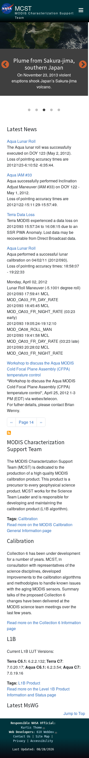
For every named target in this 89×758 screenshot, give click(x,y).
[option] (44, 59)
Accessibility (41, 741)
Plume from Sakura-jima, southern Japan (44, 64)
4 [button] (51, 110)
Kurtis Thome (31, 727)
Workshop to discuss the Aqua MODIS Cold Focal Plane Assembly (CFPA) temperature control (40, 369)
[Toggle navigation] (81, 11)
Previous (5, 65)
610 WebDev (45, 732)
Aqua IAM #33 (19, 175)
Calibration (28, 518)
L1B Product (29, 683)
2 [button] (36, 110)
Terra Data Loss (21, 214)
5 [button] (58, 110)
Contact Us (21, 736)
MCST (23, 8)
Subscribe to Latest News (9, 433)
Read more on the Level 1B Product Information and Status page (38, 692)
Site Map (42, 736)
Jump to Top (74, 713)
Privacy (19, 741)
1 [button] (29, 110)
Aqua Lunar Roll (21, 141)
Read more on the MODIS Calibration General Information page (39, 527)
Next (83, 65)
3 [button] (44, 110)
